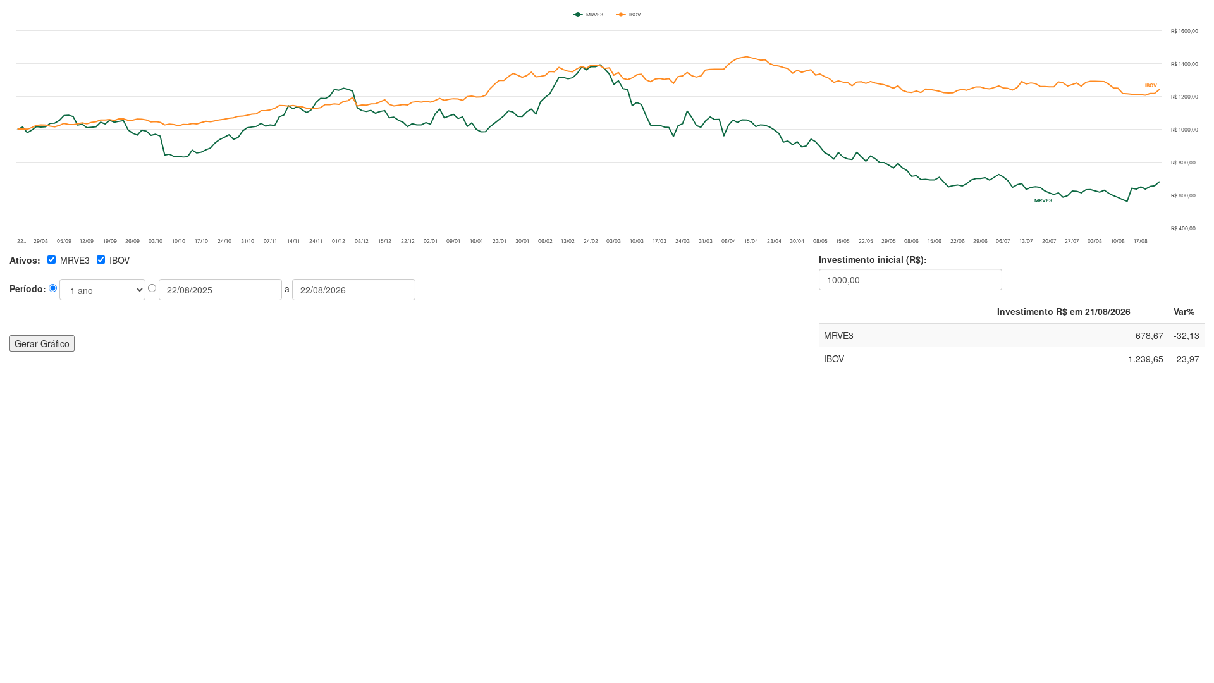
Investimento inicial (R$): (873, 259)
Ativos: (24, 260)
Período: (29, 288)
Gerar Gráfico (42, 343)
